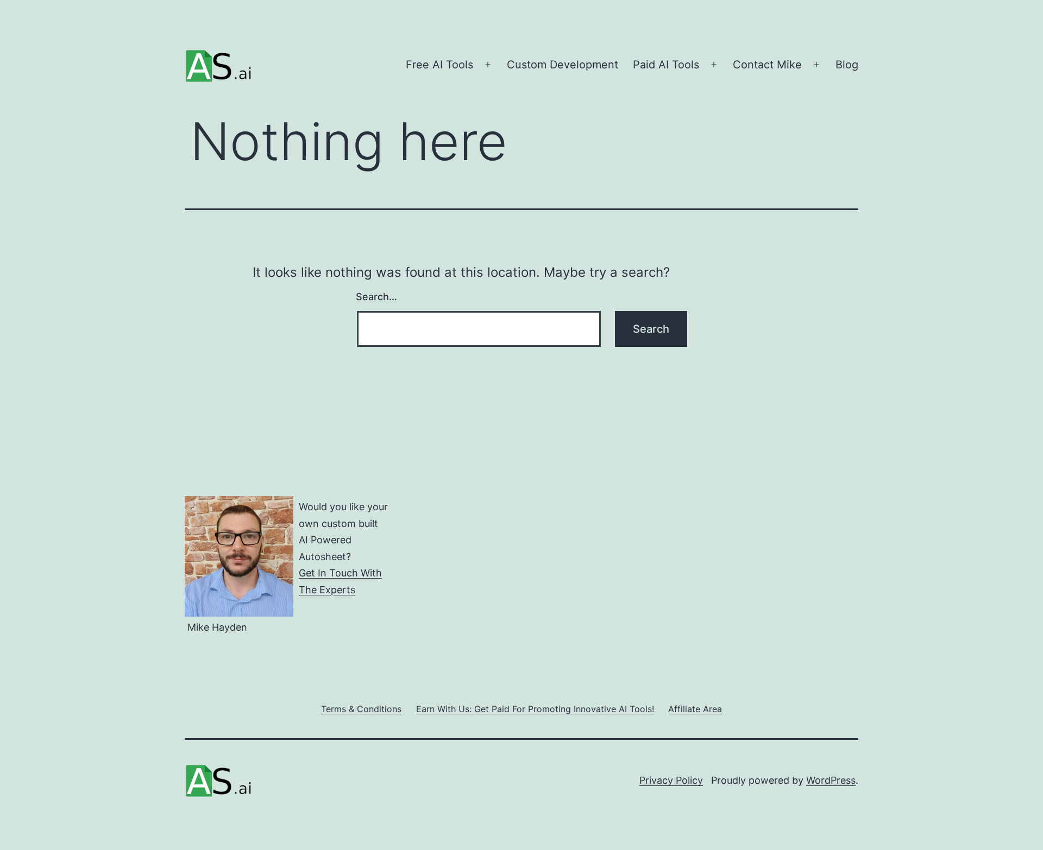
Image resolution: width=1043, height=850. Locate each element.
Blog (846, 64)
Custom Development (562, 64)
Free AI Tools (439, 64)
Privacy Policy (671, 780)
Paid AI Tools (666, 64)
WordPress (831, 780)
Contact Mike (767, 64)
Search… (376, 296)
